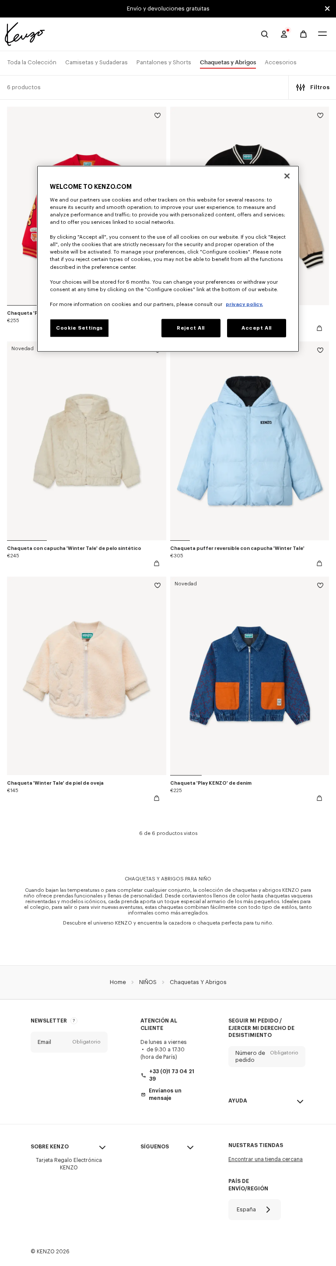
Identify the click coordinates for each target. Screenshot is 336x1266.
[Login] (284, 34)
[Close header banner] (327, 8)
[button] (69, 1042)
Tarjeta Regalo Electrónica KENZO (69, 1164)
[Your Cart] (303, 34)
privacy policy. (244, 304)
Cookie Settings (79, 327)
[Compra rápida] (319, 328)
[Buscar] (264, 34)
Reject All (191, 327)
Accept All (257, 327)
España (246, 1209)
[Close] (287, 176)
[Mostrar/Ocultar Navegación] (322, 34)
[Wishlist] (157, 117)
